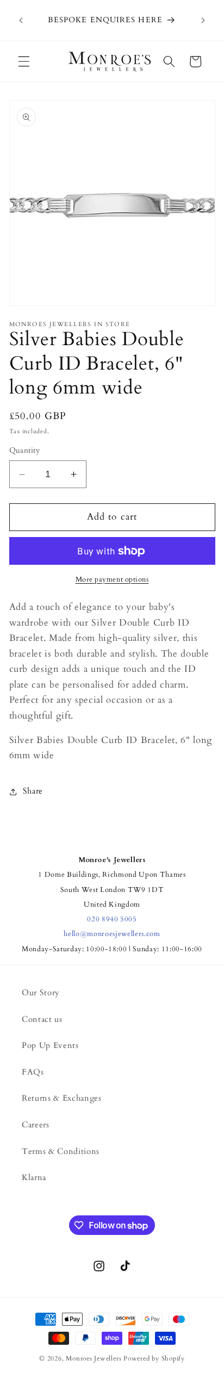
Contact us (42, 1019)
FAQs (33, 1072)
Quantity (24, 450)
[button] (24, 61)
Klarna (34, 1177)
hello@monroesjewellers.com (112, 934)
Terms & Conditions (60, 1151)
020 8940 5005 (112, 919)
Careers (35, 1125)
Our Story (41, 993)
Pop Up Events (50, 1045)
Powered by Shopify (154, 1358)
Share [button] (33, 791)
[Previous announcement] (21, 21)
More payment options (112, 579)
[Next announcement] (203, 21)
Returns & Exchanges (62, 1098)
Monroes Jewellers (93, 1358)
